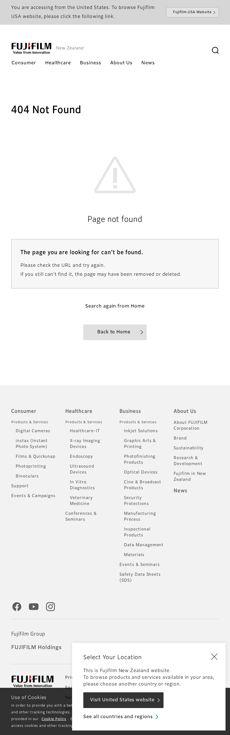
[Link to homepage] (31, 48)
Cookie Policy (54, 719)
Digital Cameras (33, 431)
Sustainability (189, 448)
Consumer (23, 411)
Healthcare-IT (85, 431)
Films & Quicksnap (36, 457)
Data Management (144, 545)
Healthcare (79, 411)
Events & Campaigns (33, 496)
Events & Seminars (139, 565)
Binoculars (27, 476)
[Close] (214, 656)
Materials (134, 555)
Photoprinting (31, 466)
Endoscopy (81, 457)
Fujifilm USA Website (192, 12)
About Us (185, 411)
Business (130, 411)
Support (20, 486)
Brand (180, 438)
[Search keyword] (215, 50)
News (180, 490)
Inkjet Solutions (141, 431)
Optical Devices (141, 472)
